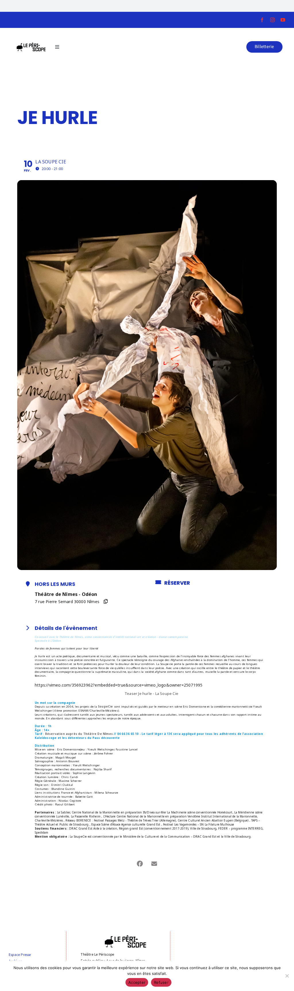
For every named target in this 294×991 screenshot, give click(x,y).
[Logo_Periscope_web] (31, 44)
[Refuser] (287, 976)
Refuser (161, 982)
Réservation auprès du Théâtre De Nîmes (79, 734)
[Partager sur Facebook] (140, 864)
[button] (264, 46)
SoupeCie (105, 706)
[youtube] (283, 20)
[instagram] (272, 20)
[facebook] (262, 20)
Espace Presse (20, 954)
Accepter (136, 982)
